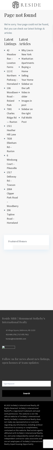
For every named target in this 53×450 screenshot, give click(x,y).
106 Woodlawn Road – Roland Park (12, 96)
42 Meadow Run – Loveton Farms (11, 59)
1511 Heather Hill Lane (11, 130)
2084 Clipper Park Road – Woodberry (12, 198)
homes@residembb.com (16, 339)
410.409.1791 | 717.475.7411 (17, 334)
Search (26, 393)
